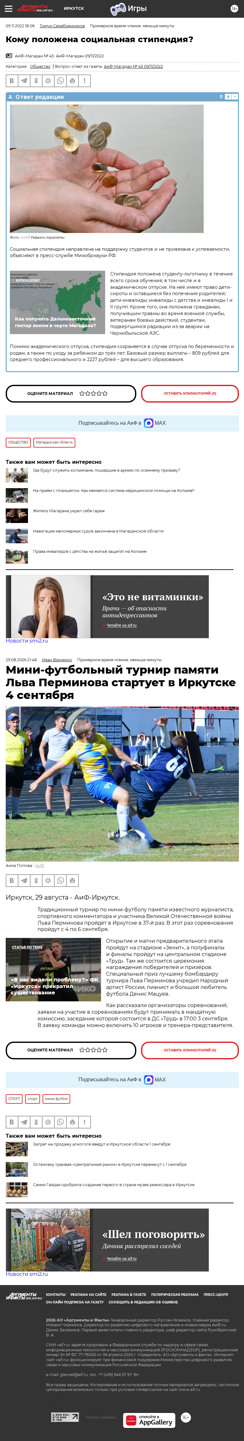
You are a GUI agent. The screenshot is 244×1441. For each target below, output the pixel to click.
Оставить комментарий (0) (190, 393)
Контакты (55, 1295)
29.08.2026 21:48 (21, 659)
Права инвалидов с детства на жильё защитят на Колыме (89, 551)
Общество (40, 66)
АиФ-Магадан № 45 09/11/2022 (133, 66)
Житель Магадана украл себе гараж (69, 510)
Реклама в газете (129, 1295)
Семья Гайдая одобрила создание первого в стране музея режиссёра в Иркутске (113, 1184)
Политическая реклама (175, 1295)
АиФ (25, 238)
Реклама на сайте (88, 1295)
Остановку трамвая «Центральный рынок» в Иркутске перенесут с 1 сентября (109, 1164)
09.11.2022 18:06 (20, 25)
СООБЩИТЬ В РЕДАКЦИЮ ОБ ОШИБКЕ (143, 1302)
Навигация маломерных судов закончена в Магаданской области (98, 531)
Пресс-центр (216, 1295)
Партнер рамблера (101, 1417)
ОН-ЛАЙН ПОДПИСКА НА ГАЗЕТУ (75, 1302)
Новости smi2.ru (27, 641)
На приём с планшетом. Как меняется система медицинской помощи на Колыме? (113, 490)
